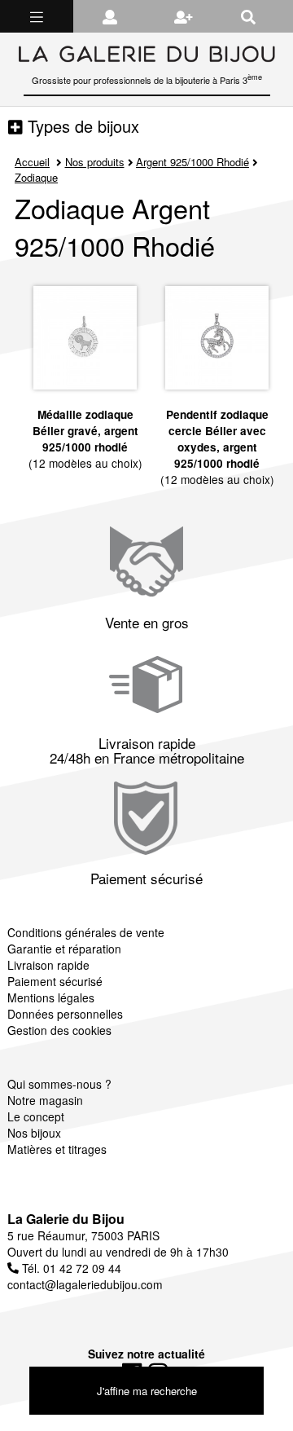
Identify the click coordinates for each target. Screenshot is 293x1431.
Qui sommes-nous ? (59, 1084)
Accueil (32, 162)
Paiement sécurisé (55, 981)
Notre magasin (45, 1100)
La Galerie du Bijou (66, 1218)
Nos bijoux (34, 1133)
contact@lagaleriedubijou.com (85, 1284)
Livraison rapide (48, 965)
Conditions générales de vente (85, 932)
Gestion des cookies (59, 1030)
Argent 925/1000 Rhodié (192, 162)
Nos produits (95, 162)
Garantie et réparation (64, 948)
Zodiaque (36, 177)
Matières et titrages (57, 1149)
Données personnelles (65, 1014)
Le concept (35, 1116)
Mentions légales (50, 997)
